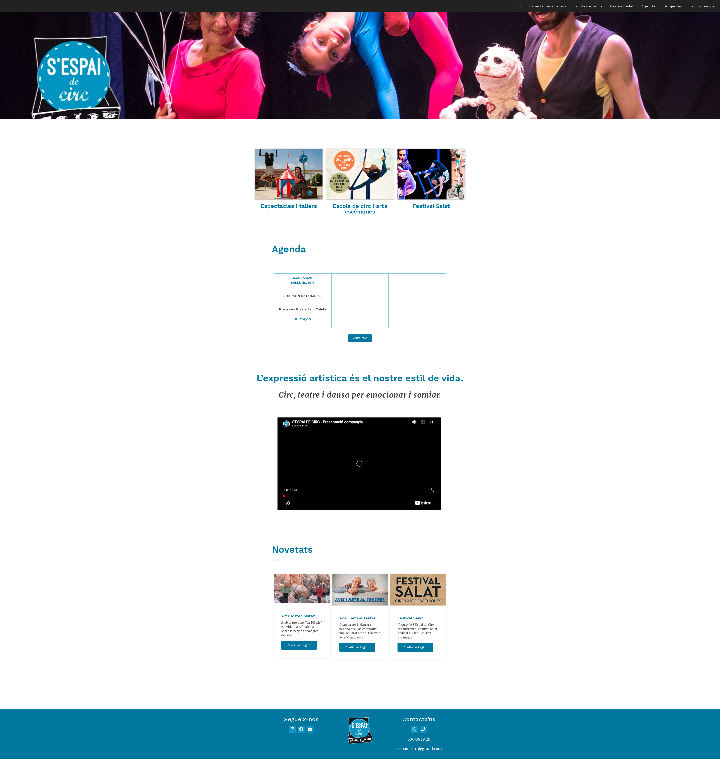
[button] (360, 338)
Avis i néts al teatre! (357, 618)
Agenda (648, 6)
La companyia (701, 6)
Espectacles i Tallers (547, 6)
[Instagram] (292, 729)
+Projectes (672, 6)
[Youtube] (310, 729)
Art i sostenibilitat (298, 616)
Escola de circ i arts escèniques (360, 209)
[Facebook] (301, 729)
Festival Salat (622, 6)
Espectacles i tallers (288, 206)
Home (516, 6)
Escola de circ (586, 6)
